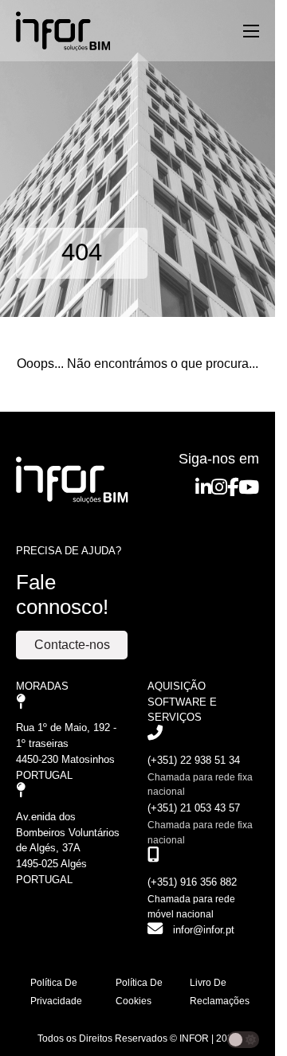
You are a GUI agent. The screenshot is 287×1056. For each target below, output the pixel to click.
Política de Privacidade (56, 992)
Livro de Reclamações (220, 992)
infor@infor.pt (203, 930)
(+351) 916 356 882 (192, 882)
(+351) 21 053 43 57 (193, 808)
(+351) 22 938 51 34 (193, 760)
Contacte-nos (72, 644)
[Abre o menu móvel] (251, 31)
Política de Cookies (139, 992)
